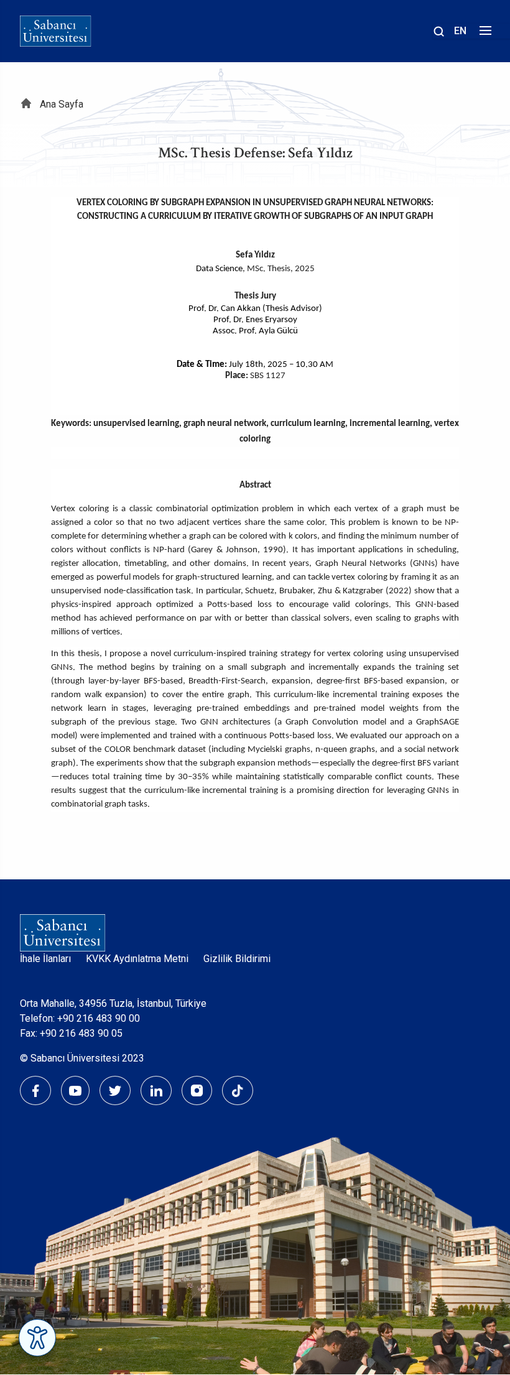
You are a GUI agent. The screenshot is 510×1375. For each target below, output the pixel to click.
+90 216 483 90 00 (98, 1018)
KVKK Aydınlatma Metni (137, 959)
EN (460, 31)
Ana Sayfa (61, 104)
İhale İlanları (45, 959)
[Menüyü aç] (483, 34)
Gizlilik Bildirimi (237, 959)
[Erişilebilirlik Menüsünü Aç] (37, 1337)
